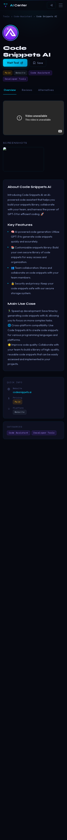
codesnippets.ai (22, 392)
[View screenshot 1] (23, 159)
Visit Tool (13, 62)
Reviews (27, 90)
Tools (6, 16)
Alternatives (46, 90)
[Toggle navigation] (60, 5)
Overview (10, 90)
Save (40, 63)
